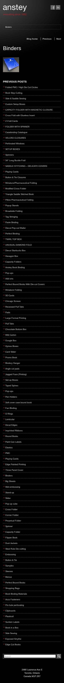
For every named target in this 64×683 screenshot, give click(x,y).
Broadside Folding (13, 211)
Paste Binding (11, 222)
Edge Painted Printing (15, 464)
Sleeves (9, 571)
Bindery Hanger (12, 363)
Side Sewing (11, 633)
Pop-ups (9, 273)
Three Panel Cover (14, 470)
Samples (9, 566)
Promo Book (11, 357)
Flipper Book (11, 537)
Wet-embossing (12, 487)
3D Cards (9, 295)
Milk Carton (10, 335)
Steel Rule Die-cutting (15, 549)
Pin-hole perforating (14, 605)
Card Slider (10, 352)
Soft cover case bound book (18, 402)
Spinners (9, 155)
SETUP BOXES (12, 149)
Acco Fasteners (12, 599)
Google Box (10, 340)
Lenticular (10, 419)
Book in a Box (11, 627)
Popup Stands (12, 205)
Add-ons (9, 278)
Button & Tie (11, 560)
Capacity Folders (13, 262)
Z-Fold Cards (11, 121)
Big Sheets (10, 481)
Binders (8, 27)
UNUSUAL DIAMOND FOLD (18, 245)
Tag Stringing (11, 217)
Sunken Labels (12, 622)
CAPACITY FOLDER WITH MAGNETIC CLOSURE (29, 110)
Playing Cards (11, 171)
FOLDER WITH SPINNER (17, 126)
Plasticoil (9, 616)
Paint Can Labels (13, 442)
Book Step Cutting (13, 93)
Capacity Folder (12, 532)
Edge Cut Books (13, 644)
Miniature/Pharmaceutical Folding (21, 183)
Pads (7, 312)
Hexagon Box (11, 256)
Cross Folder (11, 509)
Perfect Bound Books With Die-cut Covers (25, 284)
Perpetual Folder (13, 520)
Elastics (9, 447)
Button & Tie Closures (15, 177)
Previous (47, 39)
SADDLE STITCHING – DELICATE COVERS (26, 166)
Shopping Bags (12, 588)
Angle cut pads (12, 368)
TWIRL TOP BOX (13, 239)
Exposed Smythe (13, 639)
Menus (8, 577)
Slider (8, 498)
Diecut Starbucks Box (15, 250)
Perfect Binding (12, 233)
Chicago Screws (13, 301)
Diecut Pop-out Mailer (15, 228)
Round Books (11, 436)
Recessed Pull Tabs (14, 307)
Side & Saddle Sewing (15, 98)
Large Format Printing (15, 318)
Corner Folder (12, 515)
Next (58, 39)
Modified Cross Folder (15, 188)
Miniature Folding (13, 290)
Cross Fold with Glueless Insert (20, 115)
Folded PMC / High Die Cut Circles (21, 87)
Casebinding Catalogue (16, 132)
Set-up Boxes (11, 380)
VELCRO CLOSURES (15, 138)
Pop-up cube (11, 504)
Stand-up (9, 492)
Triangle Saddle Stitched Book (19, 194)
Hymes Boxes (11, 346)
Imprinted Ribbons (14, 430)
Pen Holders (11, 397)
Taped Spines (11, 385)
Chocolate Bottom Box (15, 329)
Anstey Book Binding (15, 267)
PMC (7, 453)
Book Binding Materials (16, 594)
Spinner (9, 526)
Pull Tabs (9, 323)
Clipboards (10, 611)
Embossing (10, 554)
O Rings (9, 414)
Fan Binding (11, 408)
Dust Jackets (11, 543)
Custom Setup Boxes (15, 104)
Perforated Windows (14, 143)
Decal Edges (11, 425)
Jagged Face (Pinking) (16, 374)
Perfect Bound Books (15, 582)
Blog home (32, 39)
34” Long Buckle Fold (15, 160)
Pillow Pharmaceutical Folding (19, 200)
